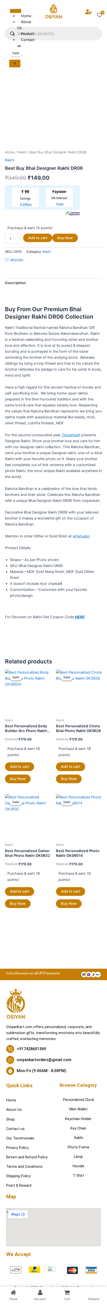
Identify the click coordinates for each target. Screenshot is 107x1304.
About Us (24, 25)
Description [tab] (15, 283)
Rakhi (22, 152)
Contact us (26, 43)
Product (27, 34)
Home (9, 152)
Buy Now (65, 238)
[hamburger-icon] (15, 11)
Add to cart (37, 238)
